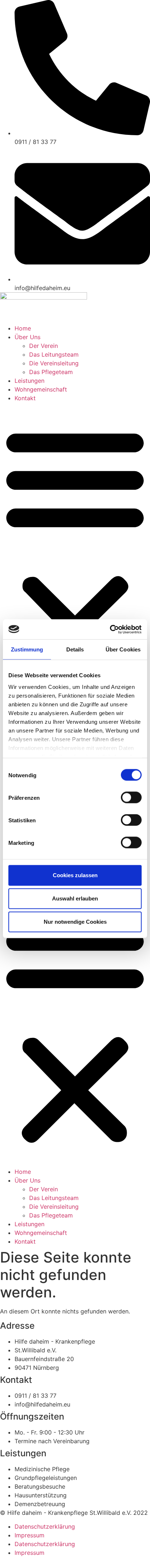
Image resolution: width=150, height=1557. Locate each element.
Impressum (29, 1535)
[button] (75, 554)
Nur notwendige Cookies (75, 922)
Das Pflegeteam (51, 372)
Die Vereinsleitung (54, 363)
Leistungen (29, 380)
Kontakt (25, 398)
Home (23, 328)
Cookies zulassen (75, 875)
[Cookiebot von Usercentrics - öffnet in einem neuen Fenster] (110, 629)
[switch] (131, 797)
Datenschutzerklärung (45, 1526)
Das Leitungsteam (54, 354)
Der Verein (43, 345)
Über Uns (27, 337)
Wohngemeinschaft (41, 389)
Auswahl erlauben (75, 898)
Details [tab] (75, 649)
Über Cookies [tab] (123, 649)
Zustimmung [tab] (27, 649)
